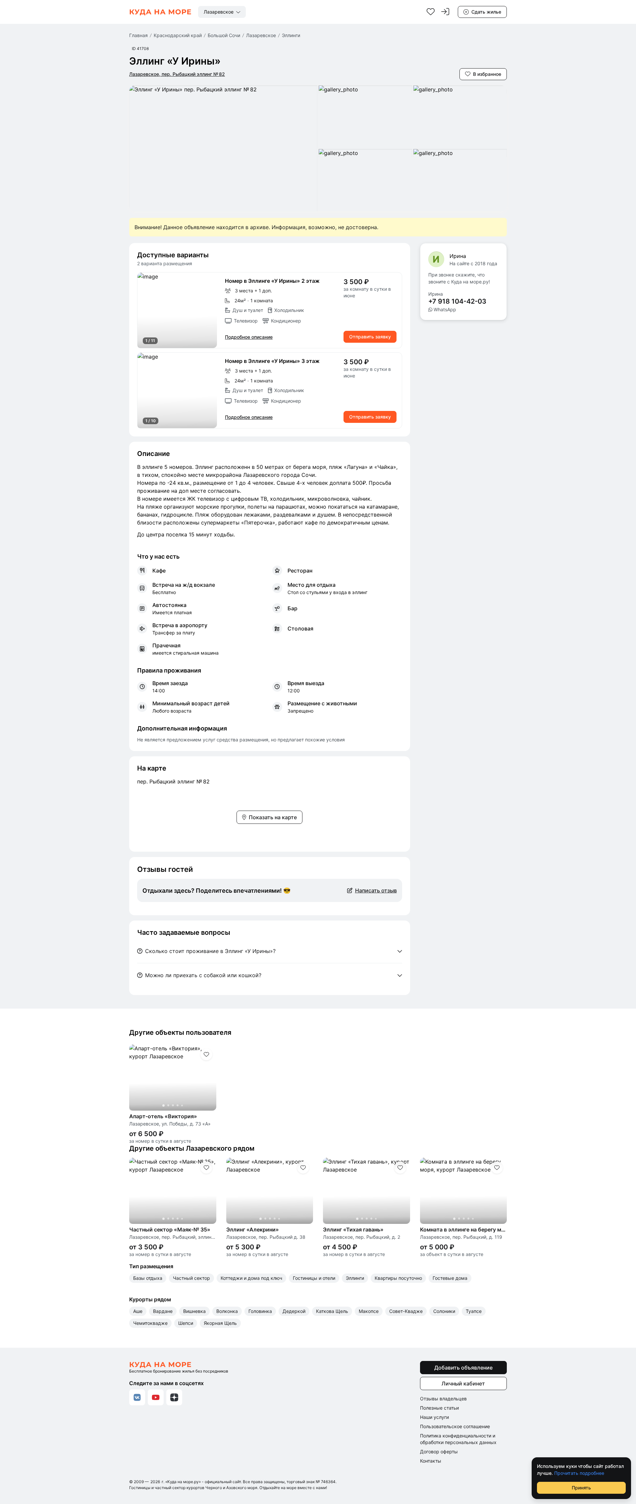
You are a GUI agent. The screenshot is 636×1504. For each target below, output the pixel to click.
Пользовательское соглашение (455, 1426)
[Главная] (160, 12)
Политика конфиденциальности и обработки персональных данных (458, 1439)
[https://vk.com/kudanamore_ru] (137, 1397)
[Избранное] (430, 12)
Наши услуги (434, 1417)
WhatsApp (445, 309)
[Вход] (445, 12)
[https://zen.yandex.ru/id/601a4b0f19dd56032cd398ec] (174, 1397)
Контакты (430, 1461)
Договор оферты (439, 1451)
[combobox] (222, 12)
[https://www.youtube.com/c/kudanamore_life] (156, 1397)
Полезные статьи (439, 1408)
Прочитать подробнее (579, 1473)
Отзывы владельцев (443, 1398)
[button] (177, 310)
